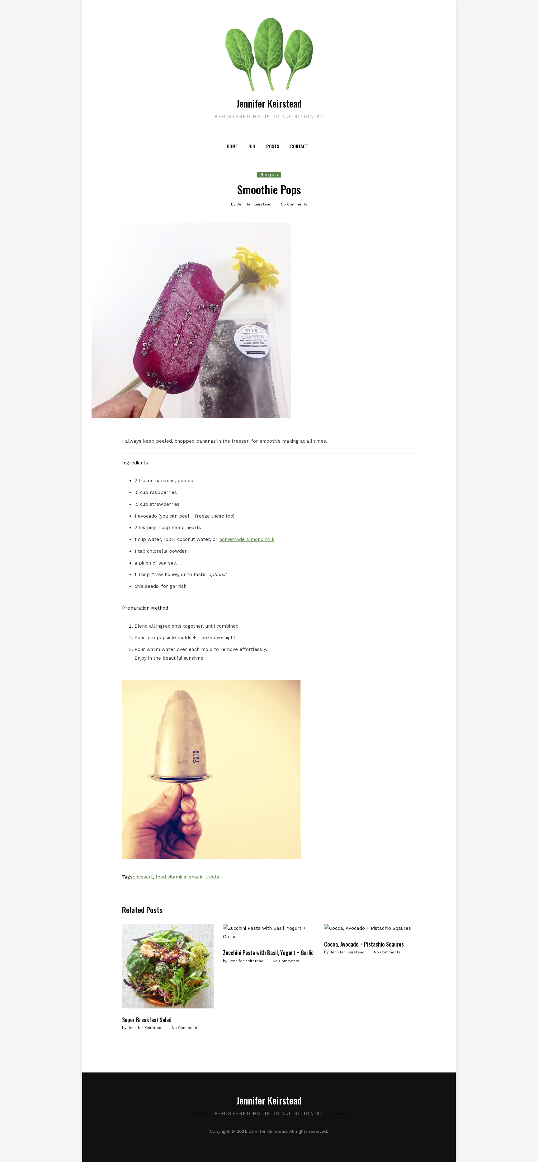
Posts (272, 146)
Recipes (269, 175)
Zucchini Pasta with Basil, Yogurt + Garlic (268, 952)
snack (195, 877)
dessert (144, 877)
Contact (299, 146)
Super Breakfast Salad (147, 1020)
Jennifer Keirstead (269, 103)
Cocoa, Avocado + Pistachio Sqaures (364, 944)
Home (232, 146)
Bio (251, 146)
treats (212, 877)
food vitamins (171, 877)
